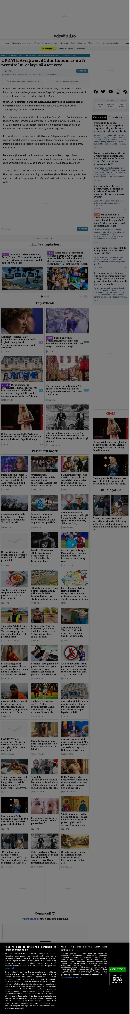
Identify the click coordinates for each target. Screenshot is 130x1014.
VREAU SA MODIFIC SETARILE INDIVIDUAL (117, 978)
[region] (65, 978)
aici (22, 994)
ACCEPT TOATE (117, 969)
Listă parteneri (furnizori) (71, 977)
